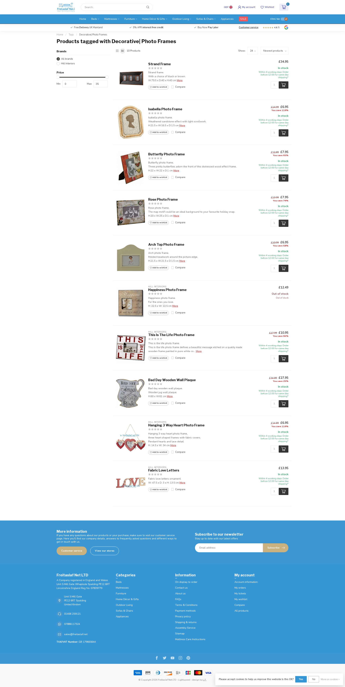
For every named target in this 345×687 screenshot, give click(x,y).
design (195, 679)
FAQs (178, 599)
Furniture (130, 19)
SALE (243, 19)
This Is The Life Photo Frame (171, 335)
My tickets (240, 593)
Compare (180, 86)
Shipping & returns (186, 622)
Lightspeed (184, 679)
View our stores (104, 550)
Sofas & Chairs (204, 19)
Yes (301, 679)
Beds (94, 19)
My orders (240, 587)
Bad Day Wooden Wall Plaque (172, 380)
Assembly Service (185, 628)
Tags (71, 34)
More (180, 80)
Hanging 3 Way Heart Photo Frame (176, 425)
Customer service (248, 27)
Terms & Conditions (186, 605)
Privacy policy (183, 616)
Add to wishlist (159, 87)
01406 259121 (72, 614)
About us (180, 593)
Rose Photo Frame (163, 199)
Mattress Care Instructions (190, 639)
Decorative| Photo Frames (93, 34)
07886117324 (72, 624)
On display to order (186, 582)
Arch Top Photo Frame (166, 244)
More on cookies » (330, 679)
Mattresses (110, 19)
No (313, 679)
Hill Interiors (68, 63)
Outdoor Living (180, 19)
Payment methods (185, 610)
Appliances (227, 19)
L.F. (204, 679)
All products (241, 610)
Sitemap (180, 633)
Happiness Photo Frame (167, 290)
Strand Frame (159, 64)
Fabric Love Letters (163, 470)
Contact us (181, 587)
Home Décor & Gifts (153, 19)
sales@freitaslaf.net (76, 634)
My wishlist (240, 599)
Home (82, 19)
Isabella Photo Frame (165, 109)
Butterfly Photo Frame (166, 154)
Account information (246, 582)
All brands (67, 58)
